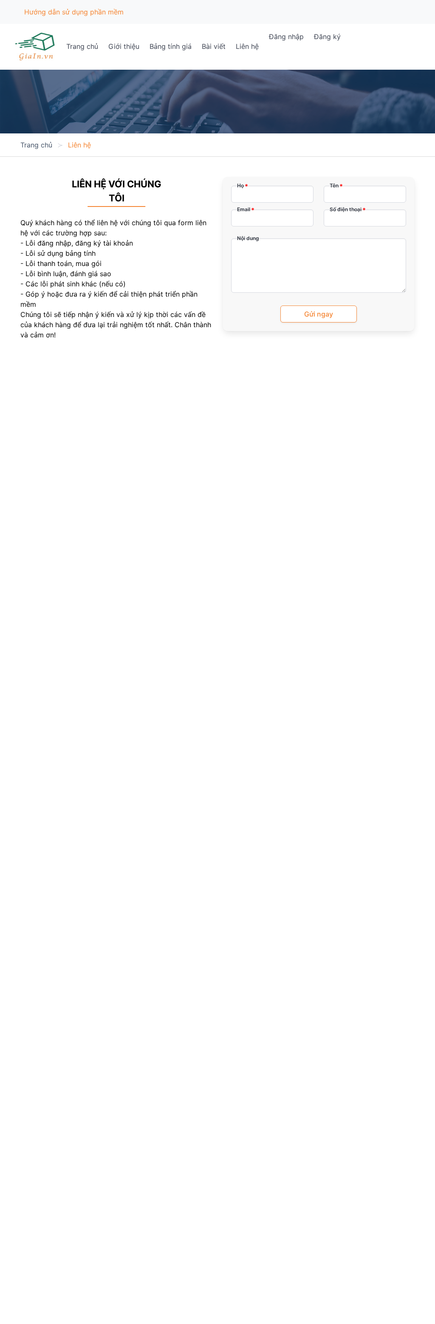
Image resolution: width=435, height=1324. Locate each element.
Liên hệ (247, 46)
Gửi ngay (318, 314)
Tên (334, 185)
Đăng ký (327, 36)
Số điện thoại (346, 209)
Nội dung (248, 238)
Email (243, 209)
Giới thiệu (123, 46)
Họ (240, 185)
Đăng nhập (286, 36)
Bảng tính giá (171, 46)
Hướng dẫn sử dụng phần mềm (74, 12)
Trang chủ (82, 46)
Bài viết (214, 46)
